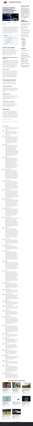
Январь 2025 (24, 43)
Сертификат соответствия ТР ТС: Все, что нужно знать (16, 402)
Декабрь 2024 (24, 44)
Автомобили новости (15, 2)
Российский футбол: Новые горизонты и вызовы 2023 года (6, 416)
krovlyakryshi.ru (18, 421)
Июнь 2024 (23, 45)
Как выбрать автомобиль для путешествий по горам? (25, 63)
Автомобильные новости (6, 19)
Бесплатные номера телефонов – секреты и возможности (5, 403)
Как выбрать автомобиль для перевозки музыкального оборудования (25, 35)
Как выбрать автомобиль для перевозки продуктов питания (24, 61)
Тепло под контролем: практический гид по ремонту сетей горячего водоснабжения (25, 9)
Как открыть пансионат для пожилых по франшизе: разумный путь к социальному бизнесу (25, 11)
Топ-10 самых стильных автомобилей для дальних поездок (16, 416)
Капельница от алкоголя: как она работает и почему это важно (26, 403)
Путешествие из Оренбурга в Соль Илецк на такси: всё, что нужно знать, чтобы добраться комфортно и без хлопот (26, 390)
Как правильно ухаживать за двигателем (24, 27)
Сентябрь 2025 (24, 41)
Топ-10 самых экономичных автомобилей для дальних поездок (25, 24)
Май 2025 (23, 42)
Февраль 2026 (24, 40)
